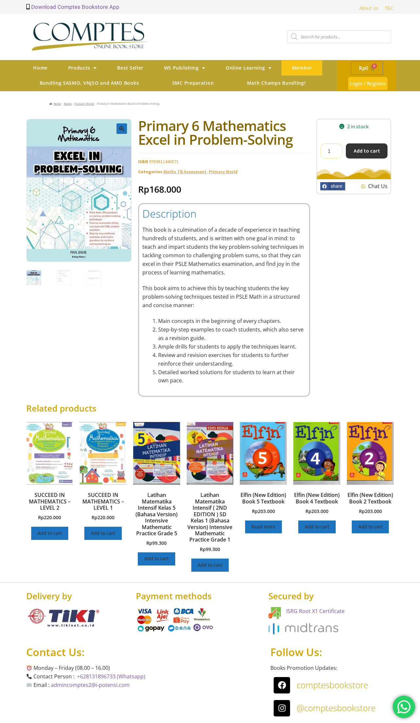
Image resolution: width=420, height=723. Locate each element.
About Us (368, 8)
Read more (263, 526)
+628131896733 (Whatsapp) (111, 676)
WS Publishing (181, 68)
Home (40, 68)
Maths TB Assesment (184, 172)
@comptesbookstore (336, 708)
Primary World (84, 103)
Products (79, 68)
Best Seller (130, 68)
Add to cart (367, 150)
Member (302, 68)
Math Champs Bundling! (276, 83)
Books (68, 103)
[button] (121, 128)
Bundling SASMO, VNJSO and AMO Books (89, 83)
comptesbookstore (332, 685)
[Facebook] (282, 685)
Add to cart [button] (49, 533)
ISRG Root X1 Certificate (315, 611)
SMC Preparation (193, 83)
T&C (389, 8)
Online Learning (245, 68)
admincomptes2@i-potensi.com (90, 685)
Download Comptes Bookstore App (74, 7)
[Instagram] (282, 708)
